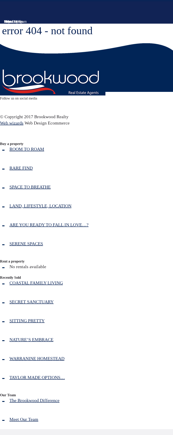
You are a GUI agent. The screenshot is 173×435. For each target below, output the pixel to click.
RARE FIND (21, 167)
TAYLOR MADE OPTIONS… (37, 377)
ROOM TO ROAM (26, 149)
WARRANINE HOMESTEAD (36, 358)
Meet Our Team (23, 419)
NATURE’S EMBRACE (31, 339)
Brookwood (27, 11)
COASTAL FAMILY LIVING (36, 282)
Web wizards (11, 122)
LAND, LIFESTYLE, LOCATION (40, 205)
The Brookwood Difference (34, 400)
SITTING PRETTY (27, 320)
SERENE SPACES (26, 243)
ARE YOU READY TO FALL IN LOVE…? (49, 224)
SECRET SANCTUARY (31, 301)
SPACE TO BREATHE (30, 186)
